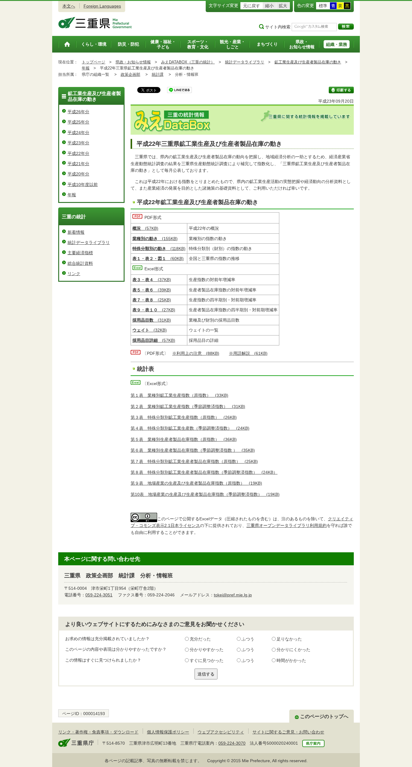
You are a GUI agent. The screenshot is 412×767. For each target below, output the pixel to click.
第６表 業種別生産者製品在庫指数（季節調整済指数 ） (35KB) (193, 450)
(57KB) (145, 228)
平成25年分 (78, 122)
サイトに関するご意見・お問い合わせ (288, 732)
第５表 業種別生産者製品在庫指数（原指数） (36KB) (184, 439)
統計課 (157, 74)
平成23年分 (78, 142)
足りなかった (289, 639)
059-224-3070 (232, 743)
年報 (86, 68)
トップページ (93, 62)
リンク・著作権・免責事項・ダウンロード (98, 732)
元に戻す (251, 5)
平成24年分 (78, 132)
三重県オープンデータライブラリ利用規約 (286, 525)
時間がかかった (291, 660)
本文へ (68, 6)
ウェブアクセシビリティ (221, 732)
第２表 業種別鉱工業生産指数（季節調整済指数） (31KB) (188, 406)
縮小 (269, 5)
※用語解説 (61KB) (248, 353)
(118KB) (158, 248)
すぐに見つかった (206, 660)
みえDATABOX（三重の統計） (188, 62)
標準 (323, 5)
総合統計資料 (80, 263)
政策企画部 (130, 74)
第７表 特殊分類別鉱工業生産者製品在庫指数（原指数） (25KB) (194, 461)
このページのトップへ (324, 716)
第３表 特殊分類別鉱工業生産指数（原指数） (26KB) (184, 417)
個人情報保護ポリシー (168, 732)
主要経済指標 (80, 252)
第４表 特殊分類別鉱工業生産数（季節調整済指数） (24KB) (190, 428)
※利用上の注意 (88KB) (195, 353)
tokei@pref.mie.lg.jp (233, 594)
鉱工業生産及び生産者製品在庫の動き (307, 62)
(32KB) (149, 330)
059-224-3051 (99, 594)
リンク (74, 273)
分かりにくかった (293, 649)
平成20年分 (78, 174)
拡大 (283, 5)
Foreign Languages (102, 6)
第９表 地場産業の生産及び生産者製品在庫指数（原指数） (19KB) (196, 483)
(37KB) (151, 279)
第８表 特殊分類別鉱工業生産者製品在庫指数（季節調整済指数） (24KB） (204, 472)
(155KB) (155, 238)
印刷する (341, 90)
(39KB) (151, 289)
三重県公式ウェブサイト (95, 22)
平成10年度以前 (83, 184)
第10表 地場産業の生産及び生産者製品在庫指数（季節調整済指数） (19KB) (205, 494)
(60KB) (158, 258)
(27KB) (153, 309)
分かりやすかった (206, 649)
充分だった (200, 639)
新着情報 (76, 232)
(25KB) (151, 299)
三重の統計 (74, 216)
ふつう (248, 639)
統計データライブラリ (244, 62)
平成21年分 (78, 163)
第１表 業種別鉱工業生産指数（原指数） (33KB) (179, 395)
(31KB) (151, 320)
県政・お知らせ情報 (133, 62)
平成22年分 (78, 153)
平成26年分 (78, 111)
